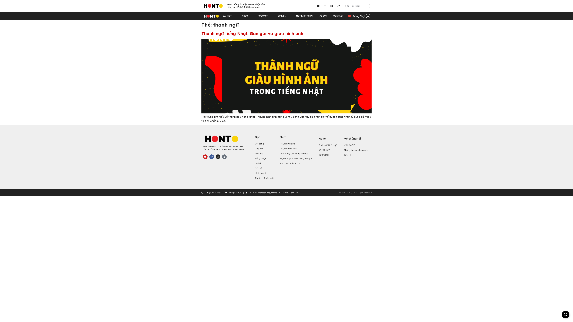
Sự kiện (282, 16)
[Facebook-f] (325, 6)
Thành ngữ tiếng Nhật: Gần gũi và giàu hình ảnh (252, 33)
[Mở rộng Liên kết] (565, 314)
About (323, 16)
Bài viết (227, 16)
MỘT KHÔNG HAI (304, 16)
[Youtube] (318, 6)
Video (245, 16)
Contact (338, 16)
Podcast (263, 16)
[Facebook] (211, 156)
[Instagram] (218, 156)
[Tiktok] (338, 6)
